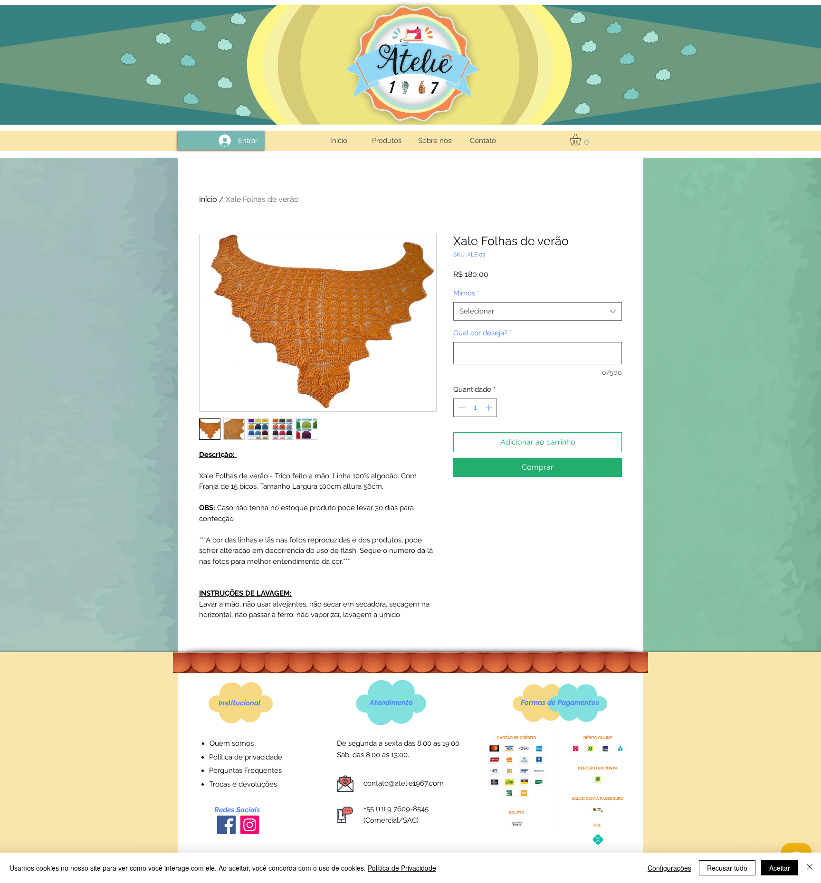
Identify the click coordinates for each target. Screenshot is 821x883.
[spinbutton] (475, 408)
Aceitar (779, 868)
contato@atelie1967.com (403, 783)
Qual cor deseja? (482, 333)
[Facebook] (226, 825)
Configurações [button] (669, 868)
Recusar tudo (727, 868)
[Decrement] (461, 408)
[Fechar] (809, 867)
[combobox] (537, 311)
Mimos (466, 293)
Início (208, 199)
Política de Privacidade (402, 868)
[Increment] (489, 408)
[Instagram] (249, 825)
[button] (582, 139)
